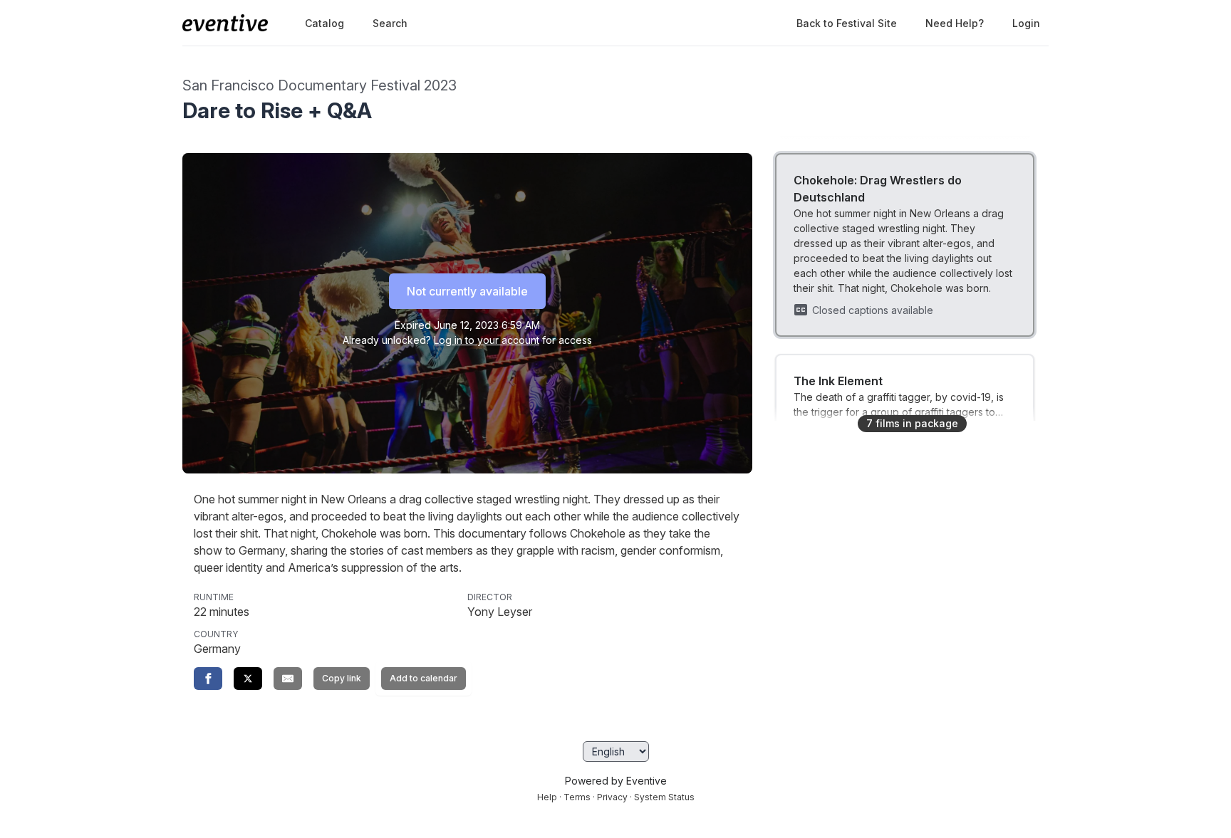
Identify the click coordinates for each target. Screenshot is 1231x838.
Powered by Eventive (616, 781)
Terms (577, 797)
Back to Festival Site (846, 23)
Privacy (612, 797)
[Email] (288, 678)
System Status (664, 797)
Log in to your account (486, 340)
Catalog (324, 23)
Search (390, 23)
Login (1026, 23)
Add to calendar (423, 678)
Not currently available (467, 291)
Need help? (954, 23)
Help (547, 797)
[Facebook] (208, 678)
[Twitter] (248, 678)
